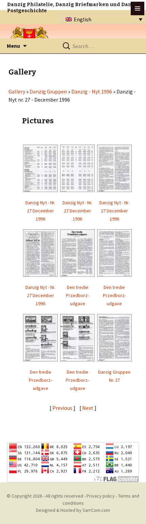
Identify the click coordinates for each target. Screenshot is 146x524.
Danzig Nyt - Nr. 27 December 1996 (40, 211)
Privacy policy (101, 496)
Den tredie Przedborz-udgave (77, 295)
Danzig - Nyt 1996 (91, 91)
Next (88, 407)
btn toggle (137, 8)
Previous (62, 407)
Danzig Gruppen (48, 91)
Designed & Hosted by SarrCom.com (73, 510)
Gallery (16, 91)
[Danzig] (29, 37)
